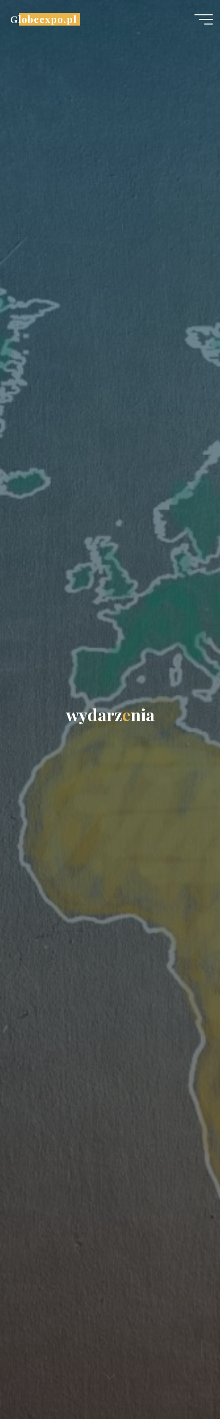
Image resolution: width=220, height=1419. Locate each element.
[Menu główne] (203, 19)
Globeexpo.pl (43, 19)
